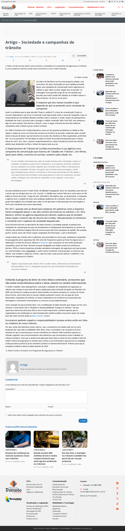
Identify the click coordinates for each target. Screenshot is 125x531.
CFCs (28, 481)
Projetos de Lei (32, 519)
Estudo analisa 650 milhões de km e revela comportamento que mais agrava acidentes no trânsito (45, 458)
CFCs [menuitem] (49, 7)
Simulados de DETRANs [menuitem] (100, 14)
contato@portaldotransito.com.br (92, 492)
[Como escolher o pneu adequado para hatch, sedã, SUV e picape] (100, 109)
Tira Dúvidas (57, 497)
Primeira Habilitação (33, 509)
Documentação (32, 514)
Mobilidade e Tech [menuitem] (95, 7)
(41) (96, 485)
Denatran (44, 242)
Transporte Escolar (59, 516)
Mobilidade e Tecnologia (63, 503)
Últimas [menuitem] (31, 7)
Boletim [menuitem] (39, 7)
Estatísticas (30, 516)
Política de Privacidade (88, 496)
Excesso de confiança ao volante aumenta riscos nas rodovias (17, 456)
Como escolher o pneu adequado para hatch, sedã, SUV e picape (112, 111)
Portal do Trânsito (8, 20)
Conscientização (59, 481)
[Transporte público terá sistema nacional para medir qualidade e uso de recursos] (100, 75)
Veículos (55, 519)
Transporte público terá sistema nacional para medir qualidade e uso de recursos (112, 80)
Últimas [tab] (98, 158)
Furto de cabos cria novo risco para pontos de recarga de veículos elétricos (112, 144)
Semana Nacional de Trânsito (63, 494)
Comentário (10, 389)
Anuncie (102, 1)
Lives (28, 489)
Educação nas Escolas (60, 487)
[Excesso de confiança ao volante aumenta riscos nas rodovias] (18, 439)
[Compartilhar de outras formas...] (79, 60)
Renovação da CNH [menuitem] (65, 14)
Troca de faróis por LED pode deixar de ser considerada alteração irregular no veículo (111, 127)
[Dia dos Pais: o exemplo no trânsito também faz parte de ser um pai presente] (74, 439)
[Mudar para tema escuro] (122, 7)
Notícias (19, 20)
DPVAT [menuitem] (53, 14)
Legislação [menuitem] (60, 7)
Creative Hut (87, 528)
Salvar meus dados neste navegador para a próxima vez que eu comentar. (35, 415)
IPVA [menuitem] (30, 14)
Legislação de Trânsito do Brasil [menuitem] (82, 14)
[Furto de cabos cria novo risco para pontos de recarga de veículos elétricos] (100, 141)
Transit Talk (56, 499)
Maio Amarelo (37, 316)
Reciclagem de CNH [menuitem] (20, 14)
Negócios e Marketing (34, 492)
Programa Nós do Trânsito (62, 492)
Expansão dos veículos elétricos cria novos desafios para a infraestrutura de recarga (112, 97)
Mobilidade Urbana (59, 506)
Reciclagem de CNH (33, 511)
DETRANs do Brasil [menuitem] (116, 14)
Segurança (56, 509)
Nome (8, 407)
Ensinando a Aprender (34, 487)
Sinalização (56, 511)
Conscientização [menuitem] (76, 7)
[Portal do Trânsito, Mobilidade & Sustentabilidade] (13, 486)
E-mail (51, 407)
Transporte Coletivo (59, 514)
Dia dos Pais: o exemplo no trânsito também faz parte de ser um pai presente (74, 457)
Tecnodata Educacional (90, 1)
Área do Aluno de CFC (34, 484)
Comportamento (58, 484)
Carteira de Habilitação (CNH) (37, 506)
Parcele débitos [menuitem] (6, 14)
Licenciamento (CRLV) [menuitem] (41, 14)
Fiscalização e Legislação (37, 503)
